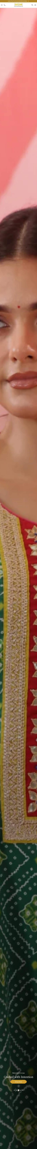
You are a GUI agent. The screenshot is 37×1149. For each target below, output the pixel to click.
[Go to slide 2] (16, 1090)
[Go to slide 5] (22, 1090)
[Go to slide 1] (14, 1090)
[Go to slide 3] (18, 1090)
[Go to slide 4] (20, 1090)
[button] (2, 5)
